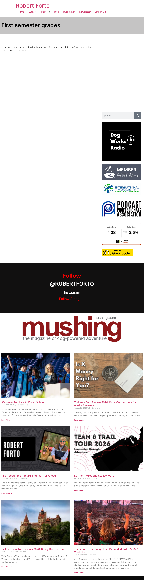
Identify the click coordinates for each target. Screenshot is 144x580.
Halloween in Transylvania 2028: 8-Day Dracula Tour (33, 549)
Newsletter (85, 11)
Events (32, 11)
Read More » (6, 420)
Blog (56, 11)
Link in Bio (100, 11)
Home (21, 11)
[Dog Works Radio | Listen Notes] (121, 244)
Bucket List (69, 11)
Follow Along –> (72, 299)
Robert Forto (33, 5)
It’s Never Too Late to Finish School (22, 402)
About (43, 11)
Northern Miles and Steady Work (94, 475)
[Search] (137, 115)
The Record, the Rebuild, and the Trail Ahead (28, 475)
